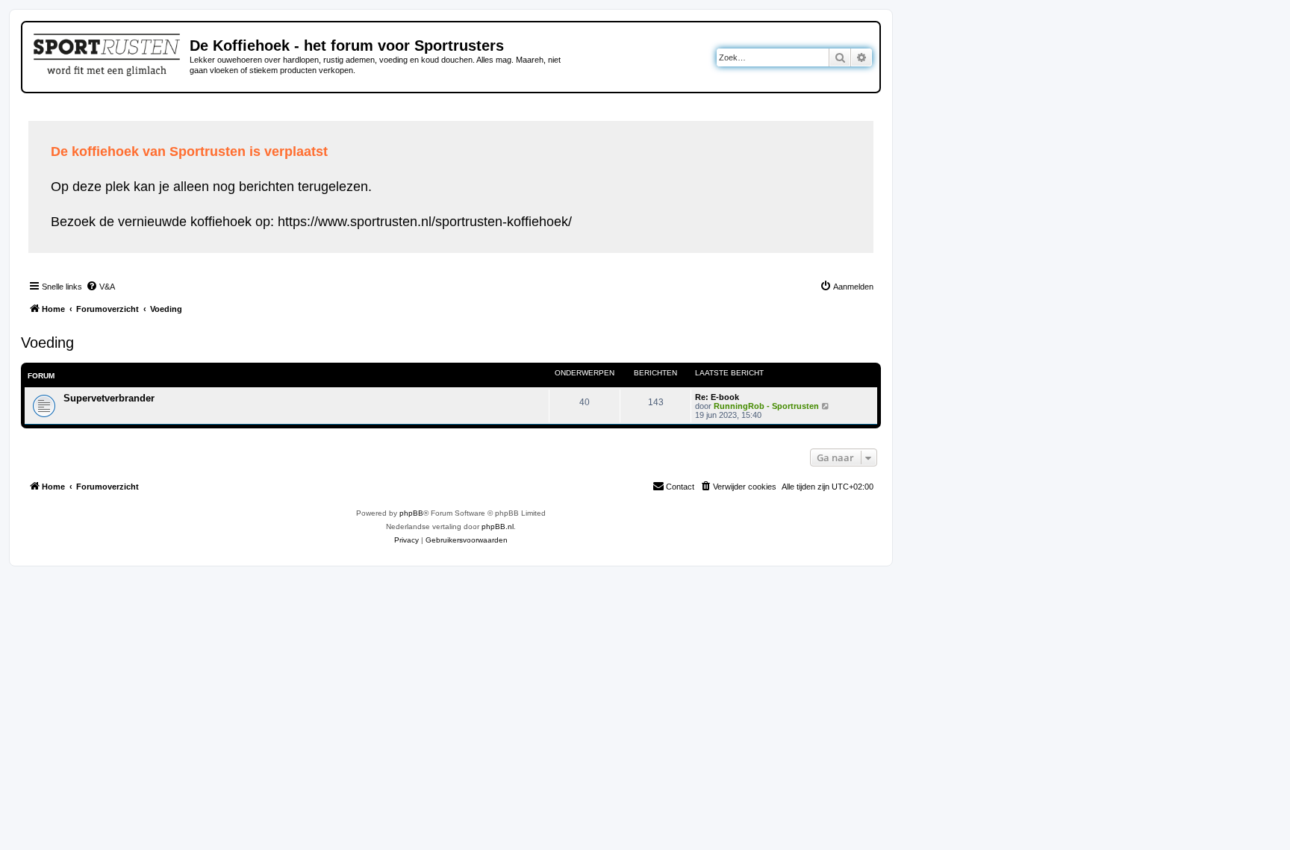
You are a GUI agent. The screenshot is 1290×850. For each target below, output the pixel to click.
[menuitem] (100, 287)
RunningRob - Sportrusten (766, 405)
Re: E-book (717, 397)
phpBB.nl (498, 526)
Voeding (47, 342)
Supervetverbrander (109, 398)
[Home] (108, 52)
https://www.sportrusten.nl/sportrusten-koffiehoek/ (425, 221)
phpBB (411, 513)
